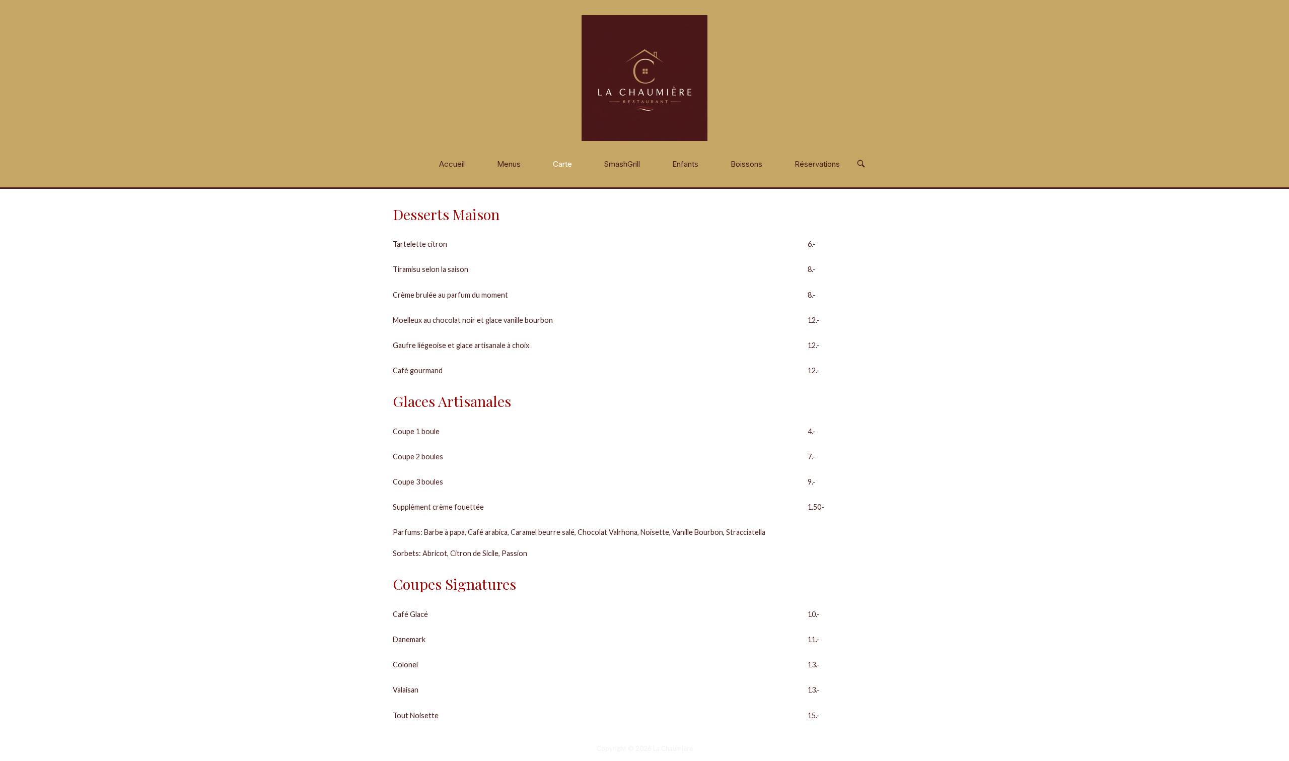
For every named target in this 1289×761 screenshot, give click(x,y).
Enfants (685, 164)
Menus (509, 164)
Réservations (817, 164)
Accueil (452, 164)
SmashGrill (622, 164)
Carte (562, 164)
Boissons (746, 164)
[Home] (644, 77)
